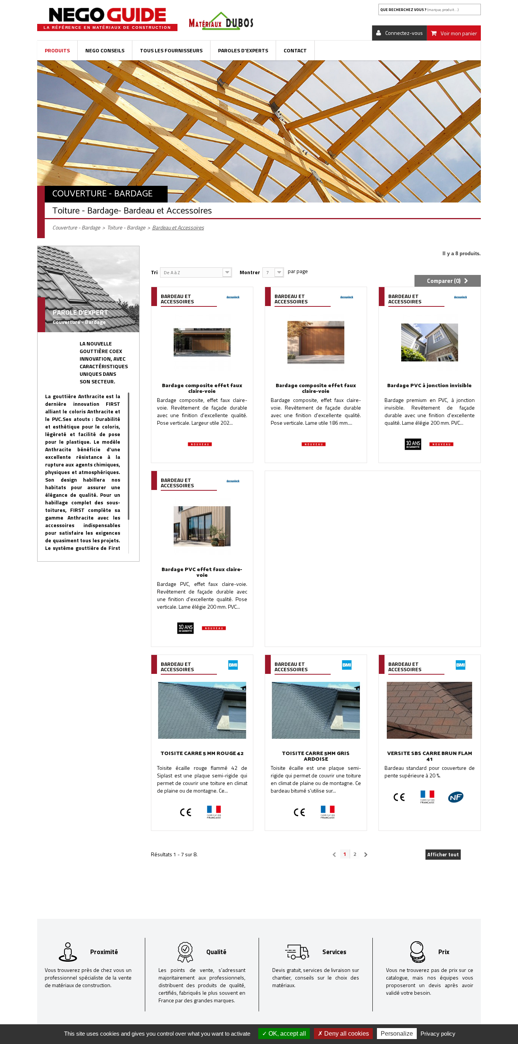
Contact (295, 50)
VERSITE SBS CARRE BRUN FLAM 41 (429, 756)
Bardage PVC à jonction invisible (429, 386)
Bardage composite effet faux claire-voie (202, 388)
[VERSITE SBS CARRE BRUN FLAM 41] (429, 710)
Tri (154, 272)
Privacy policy (438, 1033)
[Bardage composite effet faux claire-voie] (202, 342)
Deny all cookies (346, 1033)
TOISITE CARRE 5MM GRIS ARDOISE (316, 756)
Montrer (250, 272)
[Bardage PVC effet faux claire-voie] (202, 526)
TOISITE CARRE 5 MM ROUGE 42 (201, 754)
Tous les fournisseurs (171, 50)
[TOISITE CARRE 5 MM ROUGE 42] (202, 710)
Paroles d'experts (243, 50)
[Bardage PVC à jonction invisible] (429, 342)
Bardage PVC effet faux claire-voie (202, 572)
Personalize (397, 1033)
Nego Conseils (104, 50)
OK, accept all (286, 1033)
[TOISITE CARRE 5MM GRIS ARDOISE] (315, 710)
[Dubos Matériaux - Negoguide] (107, 15)
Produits (57, 50)
